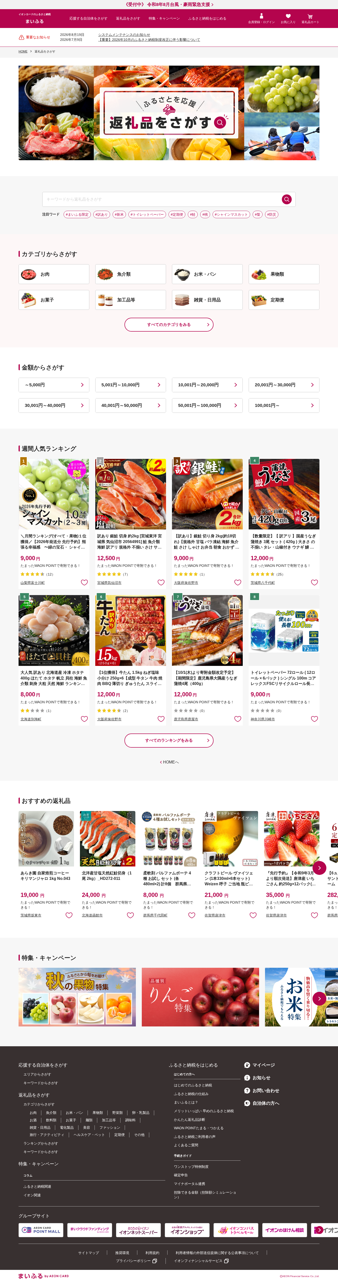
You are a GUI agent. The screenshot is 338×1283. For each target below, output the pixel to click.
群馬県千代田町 (155, 915)
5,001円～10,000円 (120, 384)
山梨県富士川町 (33, 583)
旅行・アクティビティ (47, 1135)
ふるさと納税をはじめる (207, 18)
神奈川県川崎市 (263, 719)
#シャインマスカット (231, 214)
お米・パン (74, 1113)
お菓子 (71, 1120)
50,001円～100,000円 (199, 405)
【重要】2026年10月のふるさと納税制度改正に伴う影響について (149, 40)
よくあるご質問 (186, 1145)
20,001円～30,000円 (275, 384)
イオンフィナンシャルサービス (198, 1261)
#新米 (119, 214)
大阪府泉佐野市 (186, 583)
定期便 (119, 1135)
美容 (86, 1127)
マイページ (264, 1065)
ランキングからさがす (41, 1143)
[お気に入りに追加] (84, 582)
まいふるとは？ (186, 1102)
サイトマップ (88, 1253)
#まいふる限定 (77, 214)
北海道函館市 (92, 915)
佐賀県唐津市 (215, 915)
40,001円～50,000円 (121, 405)
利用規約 (152, 1253)
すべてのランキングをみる (169, 740)
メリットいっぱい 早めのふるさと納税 (204, 1111)
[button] (319, 868)
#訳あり (102, 214)
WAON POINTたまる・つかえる (199, 1128)
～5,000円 (35, 384)
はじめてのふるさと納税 (193, 1085)
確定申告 (181, 1175)
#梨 (257, 214)
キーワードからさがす (41, 1083)
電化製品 (67, 1127)
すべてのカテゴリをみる (169, 324)
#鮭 (192, 214)
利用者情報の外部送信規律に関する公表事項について (217, 1253)
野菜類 (117, 1113)
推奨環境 (122, 1253)
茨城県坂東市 (31, 915)
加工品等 (109, 1120)
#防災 (271, 214)
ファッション (109, 1127)
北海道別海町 (31, 719)
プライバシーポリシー (133, 1261)
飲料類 (51, 1120)
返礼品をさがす (128, 18)
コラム (28, 1175)
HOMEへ (171, 762)
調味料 (130, 1120)
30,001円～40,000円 (45, 405)
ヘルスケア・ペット (89, 1135)
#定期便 (177, 214)
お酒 (33, 1120)
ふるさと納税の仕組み (191, 1094)
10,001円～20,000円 (198, 384)
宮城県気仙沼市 (109, 583)
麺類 (89, 1120)
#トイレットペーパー (147, 214)
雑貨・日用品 (40, 1127)
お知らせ (261, 1077)
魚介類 (51, 1113)
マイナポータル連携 (189, 1184)
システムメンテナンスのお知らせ (124, 35)
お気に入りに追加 (69, 915)
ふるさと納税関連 (37, 1186)
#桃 (205, 214)
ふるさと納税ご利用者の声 (195, 1137)
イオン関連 (32, 1195)
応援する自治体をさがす (89, 18)
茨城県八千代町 (263, 583)
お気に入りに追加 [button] (84, 582)
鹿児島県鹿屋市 (186, 719)
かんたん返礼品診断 (189, 1120)
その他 (139, 1135)
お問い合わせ (266, 1090)
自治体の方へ (266, 1103)
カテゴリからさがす (39, 1104)
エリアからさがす (37, 1074)
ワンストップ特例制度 (191, 1167)
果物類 (98, 1113)
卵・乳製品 (140, 1113)
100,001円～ (267, 405)
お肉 (33, 1113)
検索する (287, 199)
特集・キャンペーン (164, 18)
